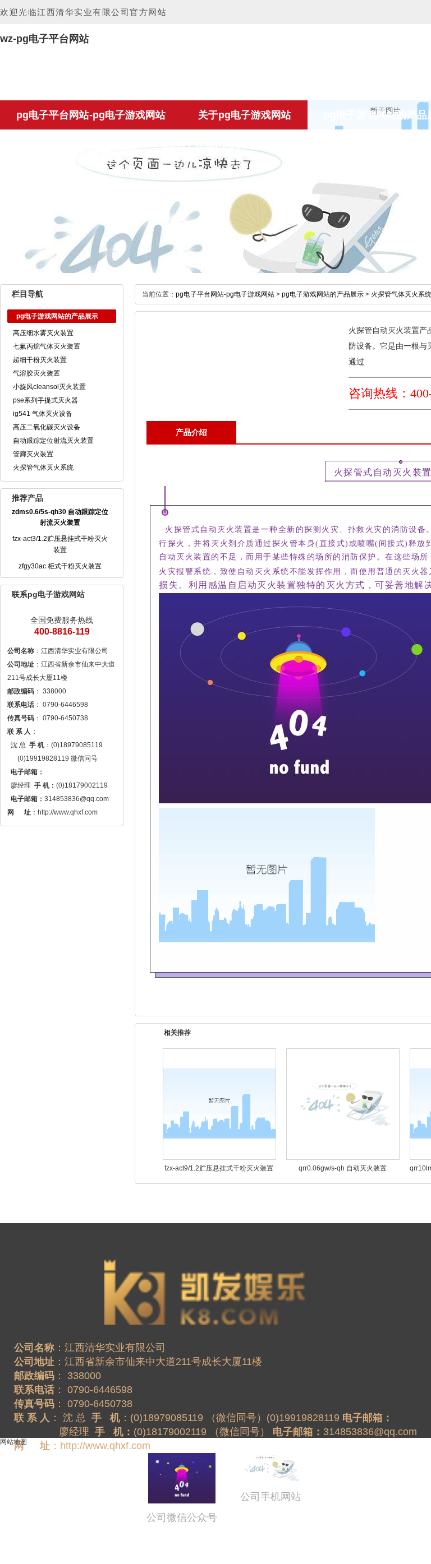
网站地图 (13, 1442)
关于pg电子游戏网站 (244, 115)
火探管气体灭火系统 (43, 467)
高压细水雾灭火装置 (43, 333)
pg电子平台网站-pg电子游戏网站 (91, 115)
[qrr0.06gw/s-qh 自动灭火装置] (343, 1103)
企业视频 (109, 144)
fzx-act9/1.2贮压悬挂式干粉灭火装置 (218, 1168)
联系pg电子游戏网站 (364, 144)
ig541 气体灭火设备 (42, 414)
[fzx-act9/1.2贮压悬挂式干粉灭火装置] (219, 1103)
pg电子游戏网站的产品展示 (323, 294)
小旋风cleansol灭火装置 (49, 387)
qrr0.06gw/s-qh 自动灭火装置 (343, 1168)
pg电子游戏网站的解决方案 (224, 144)
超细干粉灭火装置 (40, 360)
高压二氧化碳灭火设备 (46, 427)
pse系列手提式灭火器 (45, 400)
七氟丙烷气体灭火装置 (46, 346)
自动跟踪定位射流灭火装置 (53, 441)
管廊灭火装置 (33, 454)
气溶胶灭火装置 (36, 373)
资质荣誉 (36, 144)
